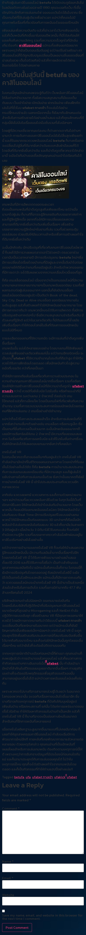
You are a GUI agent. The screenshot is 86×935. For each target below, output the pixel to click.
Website (8, 895)
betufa (19, 777)
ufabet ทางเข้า (42, 777)
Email (7, 878)
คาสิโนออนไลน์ (30, 45)
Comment (11, 808)
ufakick (59, 777)
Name (8, 861)
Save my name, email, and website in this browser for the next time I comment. (42, 917)
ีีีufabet (52, 663)
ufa (28, 777)
